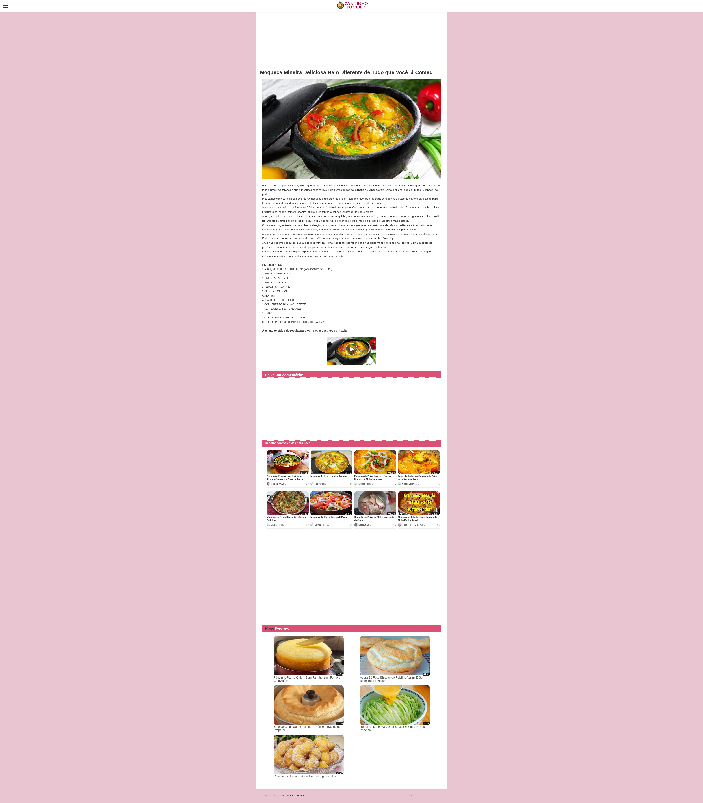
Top (410, 795)
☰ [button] (5, 6)
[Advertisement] (351, 40)
